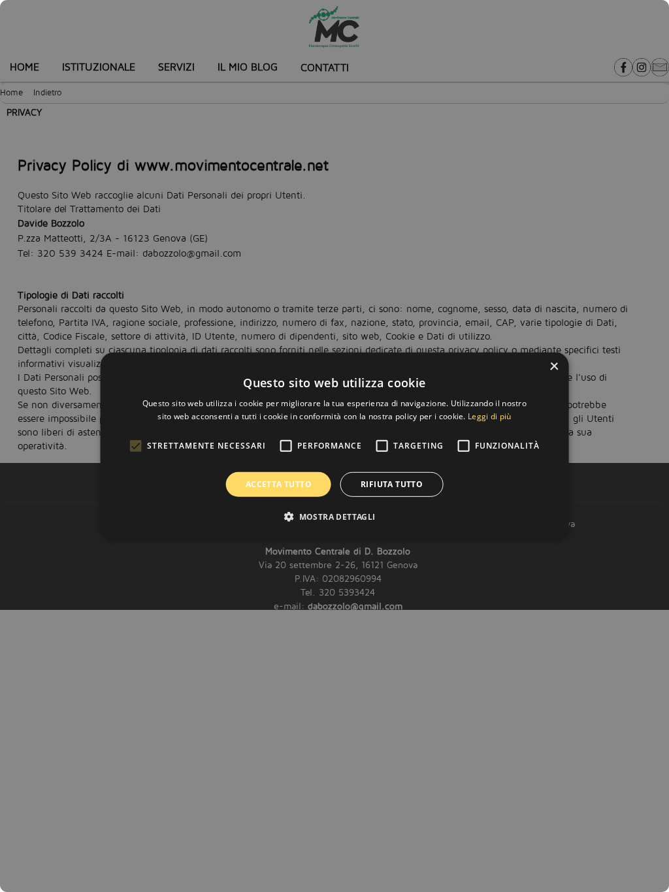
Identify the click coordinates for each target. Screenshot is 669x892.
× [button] (554, 367)
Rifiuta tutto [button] (392, 484)
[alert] (334, 446)
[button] (334, 516)
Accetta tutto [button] (279, 484)
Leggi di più (490, 416)
